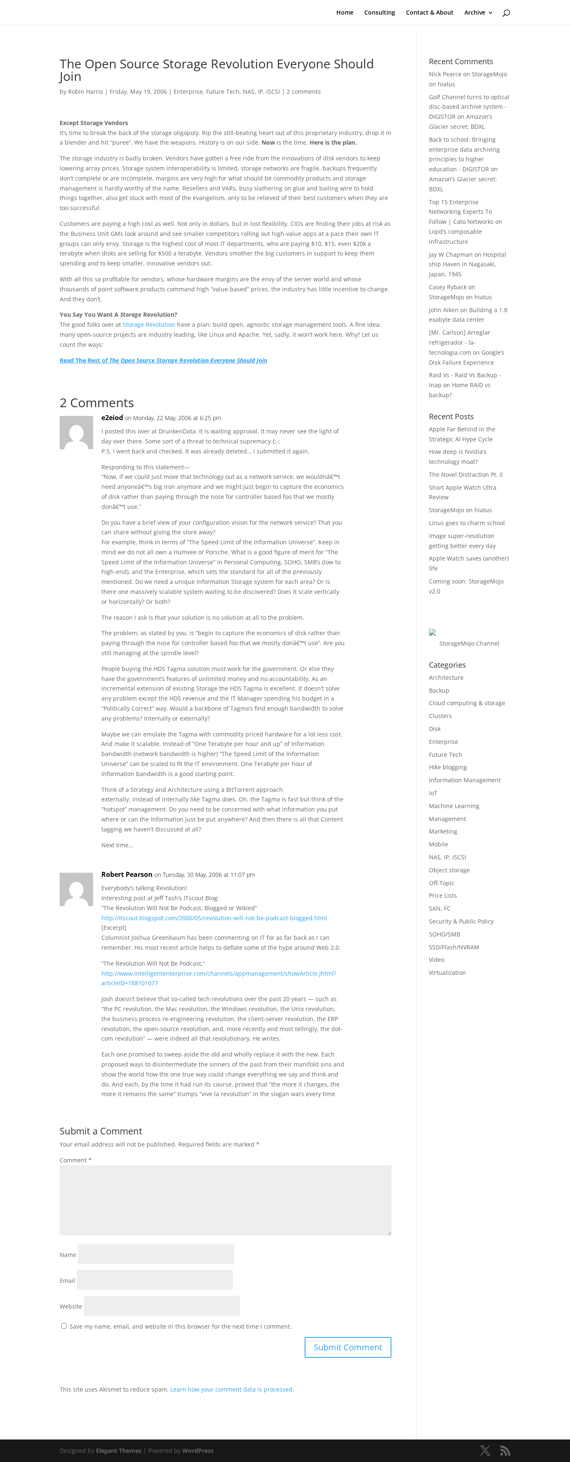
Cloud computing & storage (467, 703)
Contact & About (430, 13)
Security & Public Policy (461, 921)
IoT (433, 793)
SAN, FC (440, 908)
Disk (435, 729)
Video (436, 960)
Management (447, 819)
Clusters (440, 716)
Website (71, 1306)
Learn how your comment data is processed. (232, 1389)
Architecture (446, 677)
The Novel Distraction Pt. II (466, 474)
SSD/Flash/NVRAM (454, 947)
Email (67, 1280)
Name (68, 1255)
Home (344, 13)
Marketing (443, 831)
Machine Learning (454, 806)
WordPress (198, 1450)
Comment (76, 1160)
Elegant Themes (118, 1450)
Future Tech (223, 91)
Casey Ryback (448, 287)
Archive (474, 13)
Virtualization (447, 972)
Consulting (379, 13)
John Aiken (444, 310)
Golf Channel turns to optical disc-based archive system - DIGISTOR (469, 107)
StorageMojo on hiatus (460, 297)
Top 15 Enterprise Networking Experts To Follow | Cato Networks (461, 212)
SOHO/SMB (444, 934)
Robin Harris (85, 91)
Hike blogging (448, 767)
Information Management (465, 780)
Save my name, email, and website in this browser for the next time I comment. (181, 1326)
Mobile (438, 844)
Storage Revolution (149, 324)
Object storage (449, 870)
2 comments (304, 91)
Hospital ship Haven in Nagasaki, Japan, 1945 (467, 264)
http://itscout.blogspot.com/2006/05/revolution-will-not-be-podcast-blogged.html (214, 918)
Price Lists (443, 895)
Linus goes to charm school (467, 523)
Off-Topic (441, 883)
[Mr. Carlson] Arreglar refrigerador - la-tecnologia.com (459, 342)
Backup (439, 690)
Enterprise (188, 91)
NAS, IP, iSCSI (261, 91)
